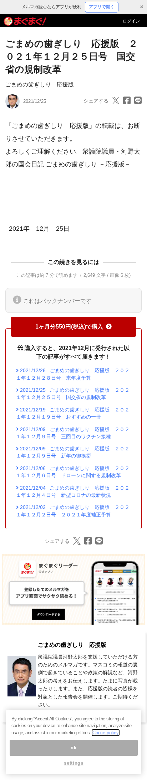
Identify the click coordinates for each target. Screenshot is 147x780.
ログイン (131, 21)
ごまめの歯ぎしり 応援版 (39, 84)
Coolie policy (105, 732)
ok (73, 747)
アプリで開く (102, 6)
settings (73, 763)
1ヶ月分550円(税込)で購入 (69, 327)
